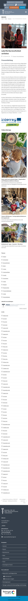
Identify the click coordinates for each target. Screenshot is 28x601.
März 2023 (5, 380)
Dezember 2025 (6, 331)
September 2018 (6, 446)
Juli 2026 (5, 318)
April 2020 (5, 433)
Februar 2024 (5, 362)
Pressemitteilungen (20, 56)
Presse (3, 561)
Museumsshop (6, 287)
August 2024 (5, 349)
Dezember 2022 (6, 387)
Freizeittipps (5, 278)
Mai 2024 (5, 356)
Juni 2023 (5, 377)
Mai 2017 (5, 480)
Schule (4, 294)
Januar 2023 (5, 384)
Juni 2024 (5, 352)
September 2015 (6, 492)
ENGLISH (6, 7)
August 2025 (5, 334)
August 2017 (5, 474)
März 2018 (5, 455)
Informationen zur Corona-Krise (22, 501)
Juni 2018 (5, 452)
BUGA (4, 266)
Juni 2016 (5, 486)
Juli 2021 (5, 408)
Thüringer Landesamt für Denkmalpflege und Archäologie (14, 585)
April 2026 (5, 325)
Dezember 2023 (6, 365)
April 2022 (5, 402)
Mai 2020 (5, 430)
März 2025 (5, 346)
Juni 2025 (5, 340)
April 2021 (5, 418)
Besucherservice (5, 552)
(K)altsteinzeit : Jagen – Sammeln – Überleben (12, 244)
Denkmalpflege (6, 272)
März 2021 (5, 421)
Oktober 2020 (6, 427)
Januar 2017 (5, 483)
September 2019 (6, 436)
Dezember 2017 (6, 464)
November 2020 (6, 424)
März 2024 (5, 359)
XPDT (19, 597)
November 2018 (6, 443)
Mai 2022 (5, 399)
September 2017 (6, 471)
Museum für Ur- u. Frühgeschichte (15, 2)
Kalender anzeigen (23, 308)
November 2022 (6, 390)
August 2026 (5, 315)
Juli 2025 (5, 337)
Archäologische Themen (7, 564)
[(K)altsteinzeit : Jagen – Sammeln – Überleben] (14, 232)
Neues (3, 555)
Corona (4, 269)
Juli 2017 (5, 477)
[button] (26, 12)
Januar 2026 (5, 328)
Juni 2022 (5, 396)
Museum (14, 56)
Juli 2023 (5, 374)
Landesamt (22, 7)
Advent (4, 256)
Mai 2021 (5, 415)
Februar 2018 (5, 458)
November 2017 (6, 467)
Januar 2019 (5, 439)
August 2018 (5, 449)
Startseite (4, 546)
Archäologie (5, 259)
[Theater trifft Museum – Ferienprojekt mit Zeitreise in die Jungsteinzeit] (14, 201)
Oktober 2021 (6, 405)
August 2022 (5, 393)
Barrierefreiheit (6, 262)
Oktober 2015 (6, 489)
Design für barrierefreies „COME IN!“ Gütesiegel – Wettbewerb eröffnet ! (9, 500)
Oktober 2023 (6, 368)
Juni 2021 (5, 412)
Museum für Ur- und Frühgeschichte (9, 573)
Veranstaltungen (6, 297)
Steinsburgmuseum (14, 7)
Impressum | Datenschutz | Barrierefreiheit (14, 599)
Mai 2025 (5, 343)
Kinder (4, 281)
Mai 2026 (5, 321)
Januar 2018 (5, 461)
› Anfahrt (3, 525)
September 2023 (6, 371)
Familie (4, 275)
